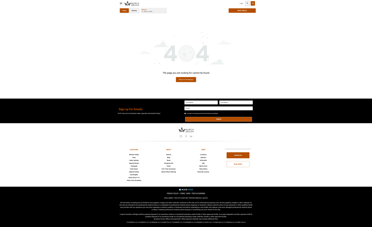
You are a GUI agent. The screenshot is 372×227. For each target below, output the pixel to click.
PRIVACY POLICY (173, 193)
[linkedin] (191, 136)
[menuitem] (134, 154)
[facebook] (186, 136)
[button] (121, 3)
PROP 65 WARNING (198, 193)
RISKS (188, 193)
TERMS (182, 193)
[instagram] (181, 136)
